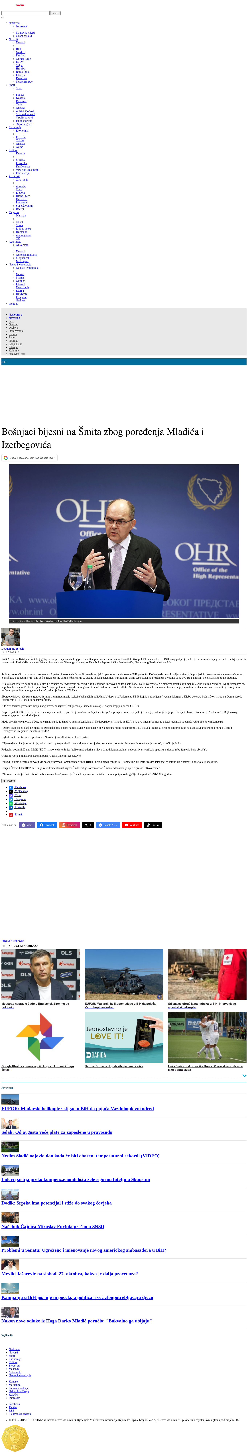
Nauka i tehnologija (20, 264)
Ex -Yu (13, 334)
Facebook (20, 787)
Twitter (13, 1407)
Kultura (13, 150)
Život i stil (14, 176)
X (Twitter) (21, 791)
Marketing (15, 1384)
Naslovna (14, 22)
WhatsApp (20, 803)
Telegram (20, 799)
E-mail (18, 814)
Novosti (13, 39)
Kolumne (14, 350)
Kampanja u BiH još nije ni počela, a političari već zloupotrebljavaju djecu (77, 1297)
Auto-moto (15, 241)
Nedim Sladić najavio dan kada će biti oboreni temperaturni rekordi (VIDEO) (80, 1155)
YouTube (134, 825)
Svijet (12, 337)
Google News (110, 825)
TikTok (155, 825)
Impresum (14, 1397)
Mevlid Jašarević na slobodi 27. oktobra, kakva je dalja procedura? (69, 1273)
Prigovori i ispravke (12, 940)
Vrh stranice (12, 1343)
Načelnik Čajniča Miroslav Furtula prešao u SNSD (52, 1226)
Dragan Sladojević (12, 648)
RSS (11, 1410)
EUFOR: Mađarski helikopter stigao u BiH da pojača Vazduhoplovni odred (77, 1108)
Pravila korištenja (19, 1388)
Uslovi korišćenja (19, 1391)
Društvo (13, 327)
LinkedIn (19, 807)
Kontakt (13, 1381)
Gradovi (13, 324)
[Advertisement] (124, 392)
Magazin (14, 212)
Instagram (72, 825)
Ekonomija (15, 127)
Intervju (13, 347)
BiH (11, 321)
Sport (12, 84)
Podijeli (10, 780)
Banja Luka (15, 343)
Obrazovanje (16, 330)
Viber (17, 795)
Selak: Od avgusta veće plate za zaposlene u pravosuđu (56, 1132)
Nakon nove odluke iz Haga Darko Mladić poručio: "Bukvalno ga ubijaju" (76, 1321)
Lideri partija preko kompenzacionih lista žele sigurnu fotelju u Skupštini (75, 1179)
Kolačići (13, 1394)
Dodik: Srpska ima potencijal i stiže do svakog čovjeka (56, 1203)
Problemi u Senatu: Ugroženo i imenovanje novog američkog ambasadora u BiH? (83, 1250)
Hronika (13, 340)
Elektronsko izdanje (20, 1413)
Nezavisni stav (17, 353)
